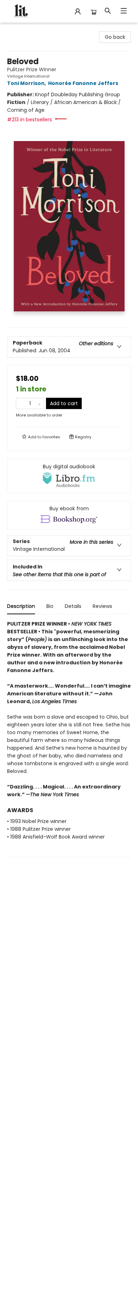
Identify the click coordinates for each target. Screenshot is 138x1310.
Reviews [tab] (102, 606)
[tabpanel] (69, 738)
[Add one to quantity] (39, 403)
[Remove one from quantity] (20, 403)
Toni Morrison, (27, 83)
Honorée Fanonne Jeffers (83, 83)
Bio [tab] (49, 606)
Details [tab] (73, 606)
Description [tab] (21, 606)
